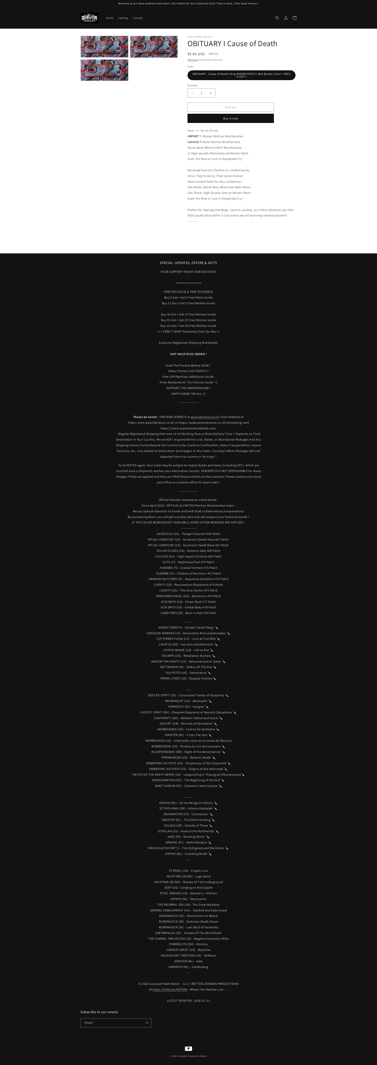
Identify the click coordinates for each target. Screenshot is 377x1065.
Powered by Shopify (197, 1056)
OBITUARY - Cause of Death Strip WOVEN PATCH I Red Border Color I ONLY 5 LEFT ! (241, 75)
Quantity (192, 85)
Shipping (193, 59)
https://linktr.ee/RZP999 (170, 989)
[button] (277, 18)
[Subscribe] (146, 1022)
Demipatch (183, 1056)
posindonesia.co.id (205, 417)
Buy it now (230, 118)
